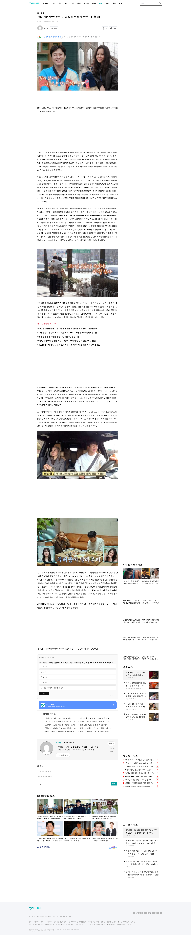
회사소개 (32, 916)
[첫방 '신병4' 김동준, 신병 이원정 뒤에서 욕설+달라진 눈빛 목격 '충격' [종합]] (141, 675)
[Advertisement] (23, 43)
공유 (114, 28)
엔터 (107, 3)
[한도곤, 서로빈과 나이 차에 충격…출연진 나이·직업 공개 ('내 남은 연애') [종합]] (141, 853)
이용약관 (40, 916)
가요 (60, 3)
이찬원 (45, 677)
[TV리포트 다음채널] (147, 913)
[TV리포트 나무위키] (153, 913)
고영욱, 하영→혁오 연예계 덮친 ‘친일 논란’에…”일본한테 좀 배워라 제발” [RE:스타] (140, 766)
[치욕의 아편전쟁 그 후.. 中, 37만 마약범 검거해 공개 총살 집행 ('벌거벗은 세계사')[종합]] (141, 717)
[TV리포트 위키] (150, 913)
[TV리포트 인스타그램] (137, 913)
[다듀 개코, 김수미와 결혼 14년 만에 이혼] (105, 809)
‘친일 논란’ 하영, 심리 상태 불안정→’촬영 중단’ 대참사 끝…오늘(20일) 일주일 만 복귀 (140, 763)
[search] (160, 3)
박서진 (45, 682)
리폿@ (46, 3)
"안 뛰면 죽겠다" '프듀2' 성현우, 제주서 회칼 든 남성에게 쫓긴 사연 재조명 (59, 718)
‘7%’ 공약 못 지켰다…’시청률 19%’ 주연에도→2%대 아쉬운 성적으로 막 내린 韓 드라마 (140, 780)
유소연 (46, 28)
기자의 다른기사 (63, 755)
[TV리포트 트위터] (142, 913)
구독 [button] (55, 28)
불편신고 (71, 916)
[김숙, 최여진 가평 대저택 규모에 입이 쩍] (141, 864)
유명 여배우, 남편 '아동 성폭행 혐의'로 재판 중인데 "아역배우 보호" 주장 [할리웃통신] (59, 725)
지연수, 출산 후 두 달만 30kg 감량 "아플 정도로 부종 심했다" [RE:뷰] (94, 718)
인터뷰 (86, 3)
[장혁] (141, 696)
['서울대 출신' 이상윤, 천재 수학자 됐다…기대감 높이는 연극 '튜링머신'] (50, 831)
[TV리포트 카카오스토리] (155, 913)
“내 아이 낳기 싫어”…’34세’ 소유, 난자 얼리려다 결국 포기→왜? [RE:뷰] (140, 770)
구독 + (111, 743)
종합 (100, 3)
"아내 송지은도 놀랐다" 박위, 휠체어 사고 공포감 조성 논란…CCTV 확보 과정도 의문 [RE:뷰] (59, 722)
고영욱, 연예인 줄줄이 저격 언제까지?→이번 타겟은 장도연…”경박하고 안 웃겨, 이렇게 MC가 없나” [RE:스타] (140, 783)
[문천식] (141, 685)
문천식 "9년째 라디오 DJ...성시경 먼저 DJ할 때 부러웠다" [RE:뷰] (59, 728)
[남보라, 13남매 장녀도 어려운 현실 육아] (141, 706)
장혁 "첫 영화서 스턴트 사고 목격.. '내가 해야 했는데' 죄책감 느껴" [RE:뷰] (95, 728)
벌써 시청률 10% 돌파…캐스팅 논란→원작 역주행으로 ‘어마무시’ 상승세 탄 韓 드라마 (140, 773)
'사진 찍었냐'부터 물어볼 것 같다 (53, 688)
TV (66, 3)
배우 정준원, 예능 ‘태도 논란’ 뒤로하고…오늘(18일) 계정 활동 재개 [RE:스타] (140, 776)
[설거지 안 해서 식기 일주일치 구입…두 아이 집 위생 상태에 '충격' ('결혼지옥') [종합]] (141, 874)
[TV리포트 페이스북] (145, 913)
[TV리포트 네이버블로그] (161, 913)
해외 (79, 3)
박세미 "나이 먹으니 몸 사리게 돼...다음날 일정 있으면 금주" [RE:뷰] (94, 722)
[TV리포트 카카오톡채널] (158, 913)
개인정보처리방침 (50, 916)
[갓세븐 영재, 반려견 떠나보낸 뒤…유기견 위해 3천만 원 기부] (105, 831)
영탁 (44, 672)
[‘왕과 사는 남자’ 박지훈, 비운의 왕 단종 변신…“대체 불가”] (77, 831)
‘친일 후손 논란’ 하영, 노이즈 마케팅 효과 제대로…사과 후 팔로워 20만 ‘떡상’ (140, 760)
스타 (53, 3)
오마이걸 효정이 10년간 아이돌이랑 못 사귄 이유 (75, 750)
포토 (120, 3)
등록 (113, 783)
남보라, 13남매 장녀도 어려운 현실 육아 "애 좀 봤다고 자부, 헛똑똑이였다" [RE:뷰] (59, 732)
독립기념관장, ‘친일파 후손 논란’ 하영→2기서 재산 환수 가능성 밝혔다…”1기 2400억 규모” (140, 786)
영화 (72, 3)
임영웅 (45, 666)
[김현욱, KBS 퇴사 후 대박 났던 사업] (141, 843)
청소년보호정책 (62, 916)
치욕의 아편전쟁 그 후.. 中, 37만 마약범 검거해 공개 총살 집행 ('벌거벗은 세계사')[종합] (95, 732)
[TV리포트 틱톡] (139, 913)
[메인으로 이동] (34, 4)
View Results (113, 696)
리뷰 (114, 3)
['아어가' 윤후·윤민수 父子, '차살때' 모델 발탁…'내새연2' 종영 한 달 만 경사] (50, 809)
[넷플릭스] (77, 809)
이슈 (94, 3)
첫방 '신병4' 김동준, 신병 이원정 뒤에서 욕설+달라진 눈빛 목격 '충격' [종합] (94, 725)
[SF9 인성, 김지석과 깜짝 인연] (141, 832)
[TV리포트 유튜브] (134, 913)
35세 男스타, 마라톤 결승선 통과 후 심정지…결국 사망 (77, 747)
